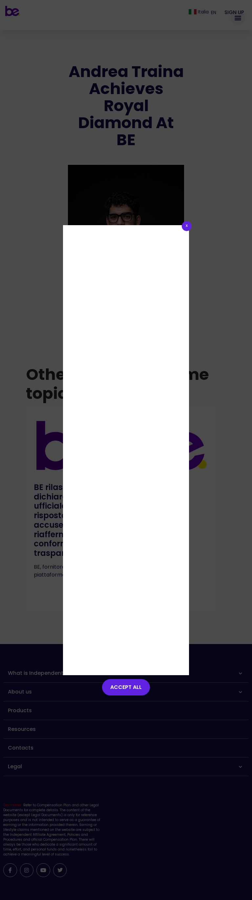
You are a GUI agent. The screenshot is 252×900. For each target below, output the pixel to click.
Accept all (126, 687)
